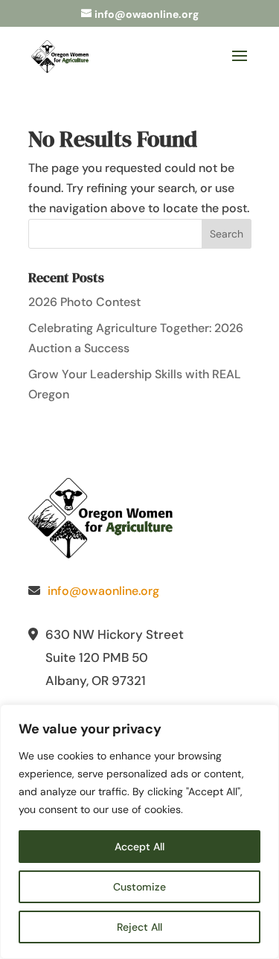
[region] (139, 831)
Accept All (139, 846)
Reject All (139, 927)
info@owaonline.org (103, 591)
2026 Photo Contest (84, 302)
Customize (139, 886)
